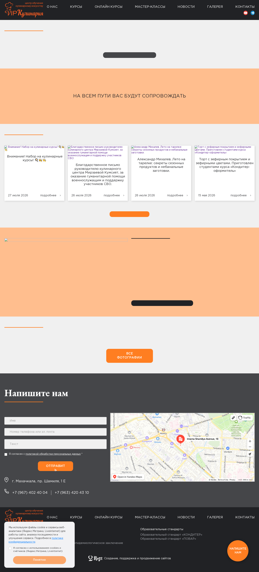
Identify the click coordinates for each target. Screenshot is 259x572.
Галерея (215, 6)
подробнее (48, 195)
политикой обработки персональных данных (53, 454)
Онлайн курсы (108, 6)
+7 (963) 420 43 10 (72, 492)
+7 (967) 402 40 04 (30, 492)
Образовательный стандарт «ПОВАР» (168, 539)
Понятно (39, 560)
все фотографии (129, 355)
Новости (186, 6)
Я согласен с (45, 454)
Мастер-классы (150, 6)
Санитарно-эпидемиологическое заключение (90, 543)
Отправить (55, 468)
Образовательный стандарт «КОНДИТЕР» (171, 535)
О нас (52, 6)
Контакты (245, 6)
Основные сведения (64, 14)
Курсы (76, 6)
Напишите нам (238, 550)
